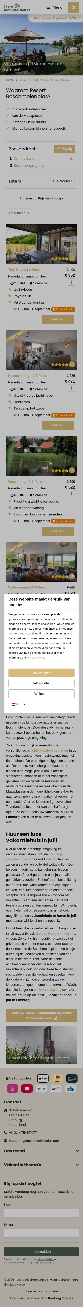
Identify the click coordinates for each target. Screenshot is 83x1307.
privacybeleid (35, 657)
